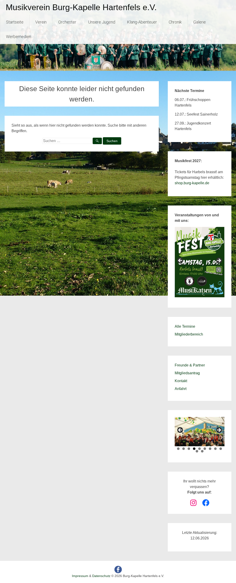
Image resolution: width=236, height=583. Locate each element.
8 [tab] (215, 448)
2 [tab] (183, 448)
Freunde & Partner (190, 365)
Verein (41, 22)
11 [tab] (202, 451)
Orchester (67, 22)
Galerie (199, 22)
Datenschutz (101, 576)
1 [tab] (178, 448)
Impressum (80, 576)
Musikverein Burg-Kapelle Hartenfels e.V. (81, 7)
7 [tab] (210, 448)
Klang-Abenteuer (142, 22)
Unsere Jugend (101, 22)
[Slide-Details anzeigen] (199, 262)
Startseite (15, 22)
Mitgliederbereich (189, 334)
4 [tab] (194, 448)
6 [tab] (205, 448)
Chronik (175, 22)
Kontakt (181, 381)
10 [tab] (197, 451)
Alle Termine (185, 326)
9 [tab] (220, 448)
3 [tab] (189, 448)
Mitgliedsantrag (187, 373)
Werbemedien (18, 36)
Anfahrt (180, 389)
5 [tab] (199, 448)
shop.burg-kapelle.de (192, 183)
